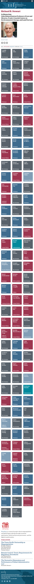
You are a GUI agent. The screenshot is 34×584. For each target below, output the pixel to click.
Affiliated (7, 46)
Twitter (5, 43)
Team (21, 46)
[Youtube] (7, 581)
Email (7, 43)
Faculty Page (4, 39)
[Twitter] (5, 581)
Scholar (17, 46)
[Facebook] (2, 581)
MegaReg (4, 531)
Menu (32, 1)
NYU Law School (4, 1)
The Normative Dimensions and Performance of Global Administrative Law (15, 562)
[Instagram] (10, 581)
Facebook (2, 43)
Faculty (12, 46)
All (2, 46)
